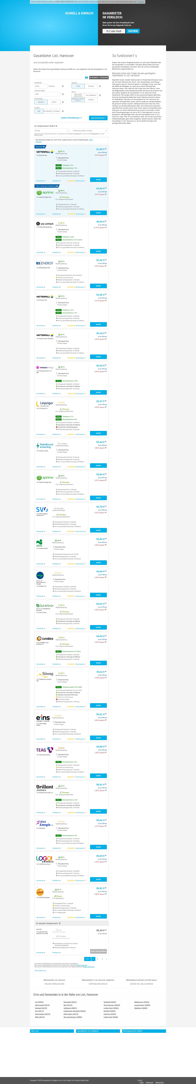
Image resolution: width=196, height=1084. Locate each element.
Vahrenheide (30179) (42, 1014)
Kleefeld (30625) (110, 1011)
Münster (139, 1054)
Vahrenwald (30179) (42, 1005)
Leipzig (139, 1036)
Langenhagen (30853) (142, 1005)
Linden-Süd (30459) (111, 1017)
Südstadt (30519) (110, 1002)
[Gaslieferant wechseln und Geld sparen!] (141, 980)
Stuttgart (126, 1048)
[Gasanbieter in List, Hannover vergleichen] (98, 980)
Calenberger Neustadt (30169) (75, 1011)
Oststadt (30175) (41, 1008)
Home (142, 1082)
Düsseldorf (126, 1050)
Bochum (139, 1046)
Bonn (138, 1052)
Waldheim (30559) (140, 1008)
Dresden (139, 1038)
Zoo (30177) (39, 1011)
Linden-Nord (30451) (111, 1008)
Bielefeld (139, 1050)
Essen (125, 1054)
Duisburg (140, 1044)
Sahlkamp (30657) (70, 1008)
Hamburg (126, 1038)
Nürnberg (140, 1042)
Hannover (140, 1040)
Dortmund (126, 1052)
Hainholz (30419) (110, 1014)
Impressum (149, 1082)
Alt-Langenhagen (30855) (73, 1017)
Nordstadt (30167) (70, 1002)
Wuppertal (140, 1048)
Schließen (141, 2)
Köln (124, 1042)
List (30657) (39, 1002)
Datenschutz (160, 1082)
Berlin (125, 1036)
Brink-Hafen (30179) (71, 1014)
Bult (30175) (68, 1005)
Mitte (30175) (40, 1017)
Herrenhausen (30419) (112, 1005)
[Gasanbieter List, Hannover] (54, 980)
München (126, 1040)
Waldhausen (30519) (141, 1002)
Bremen (125, 1056)
